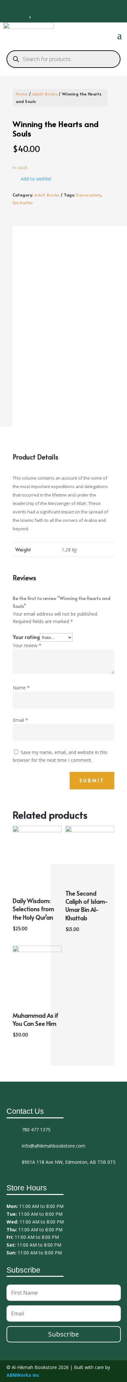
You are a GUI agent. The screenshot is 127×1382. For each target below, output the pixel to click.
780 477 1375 (36, 1129)
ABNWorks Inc (23, 1375)
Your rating (26, 636)
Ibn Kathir (23, 203)
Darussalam (88, 195)
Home (22, 94)
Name (21, 688)
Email (20, 720)
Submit (92, 780)
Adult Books (45, 94)
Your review (27, 645)
